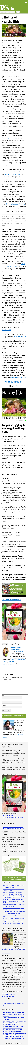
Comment (4, 682)
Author (5, 644)
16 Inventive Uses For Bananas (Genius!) (13, 899)
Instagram (22, 663)
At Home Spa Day (8, 815)
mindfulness (6, 330)
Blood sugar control (10, 138)
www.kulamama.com (18, 377)
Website (4, 705)
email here (12, 664)
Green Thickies (19, 651)
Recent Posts (14, 644)
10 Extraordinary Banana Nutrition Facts (13, 923)
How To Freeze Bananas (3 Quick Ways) (13, 892)
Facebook (4, 664)
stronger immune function (15, 204)
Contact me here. (6, 953)
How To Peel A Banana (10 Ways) (11, 913)
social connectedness (13, 174)
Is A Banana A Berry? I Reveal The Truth (13, 921)
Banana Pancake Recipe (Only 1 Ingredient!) (14, 911)
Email (3, 700)
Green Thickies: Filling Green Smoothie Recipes (8, 7)
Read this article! (20, 337)
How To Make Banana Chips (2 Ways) (12, 894)
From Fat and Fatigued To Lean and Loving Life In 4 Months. (13, 735)
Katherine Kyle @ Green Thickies (15, 648)
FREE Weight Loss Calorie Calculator (13, 827)
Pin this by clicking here (14, 382)
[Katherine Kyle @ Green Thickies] (5, 656)
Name (3, 695)
